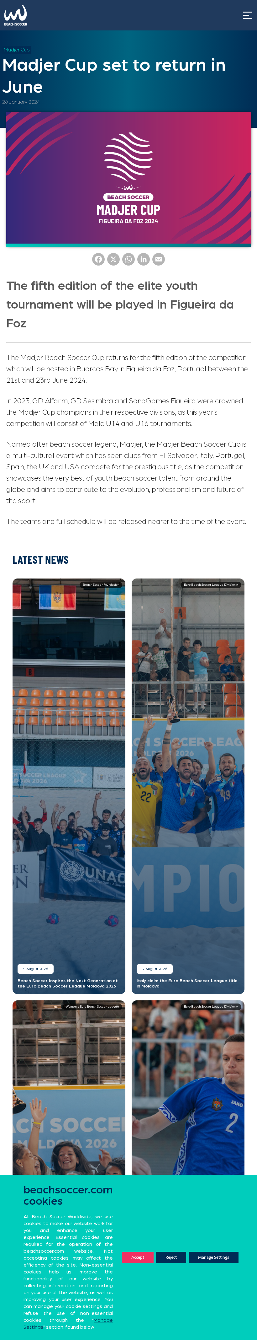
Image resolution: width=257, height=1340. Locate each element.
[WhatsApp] (128, 261)
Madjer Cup (17, 49)
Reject (171, 1257)
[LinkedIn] (143, 261)
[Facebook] (98, 261)
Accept (137, 1257)
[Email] (158, 261)
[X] (113, 261)
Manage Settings (213, 1257)
